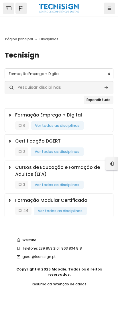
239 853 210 (49, 248)
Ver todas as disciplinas (57, 125)
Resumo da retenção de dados (59, 284)
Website (29, 240)
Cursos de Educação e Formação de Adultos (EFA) (57, 170)
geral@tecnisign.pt (39, 256)
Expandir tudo (98, 99)
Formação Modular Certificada (51, 200)
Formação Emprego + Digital (48, 115)
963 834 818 (71, 248)
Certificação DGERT (38, 141)
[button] (21, 8)
